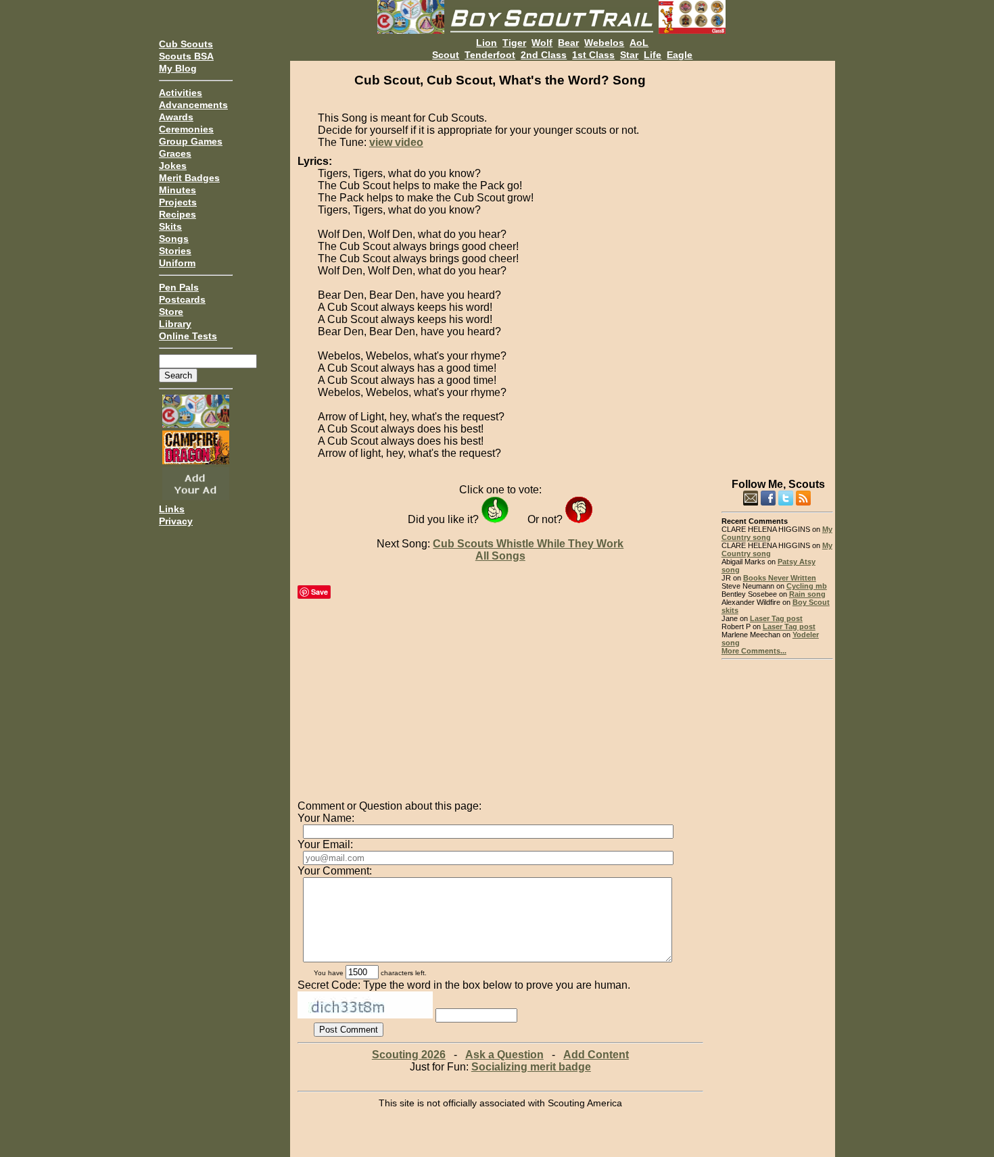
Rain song (807, 594)
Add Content (596, 1054)
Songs (174, 238)
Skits (170, 226)
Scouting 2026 (409, 1054)
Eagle (679, 54)
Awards (176, 117)
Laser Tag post (776, 618)
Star (629, 54)
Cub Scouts (186, 44)
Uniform (177, 262)
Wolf (541, 42)
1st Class (593, 54)
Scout (445, 54)
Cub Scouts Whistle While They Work (528, 543)
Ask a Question (504, 1054)
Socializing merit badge (531, 1067)
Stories (175, 250)
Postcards (182, 299)
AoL (639, 42)
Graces (175, 153)
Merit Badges (189, 177)
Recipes (177, 214)
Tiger (514, 42)
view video (396, 142)
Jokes (173, 165)
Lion (486, 42)
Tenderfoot (490, 54)
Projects (178, 202)
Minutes (177, 189)
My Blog (178, 68)
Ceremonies (186, 129)
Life (652, 54)
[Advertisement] (777, 263)
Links (172, 508)
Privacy (176, 521)
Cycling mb (806, 586)
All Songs (500, 556)
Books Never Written (779, 578)
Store (171, 311)
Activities (180, 92)
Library (175, 323)
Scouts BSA (186, 56)
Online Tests (188, 335)
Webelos (604, 42)
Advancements (193, 104)
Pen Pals (179, 287)
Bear (568, 42)
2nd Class (544, 54)
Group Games (190, 141)
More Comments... (753, 651)
